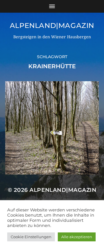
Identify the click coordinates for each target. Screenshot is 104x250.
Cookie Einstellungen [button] (31, 236)
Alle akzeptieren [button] (76, 236)
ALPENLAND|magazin (52, 25)
